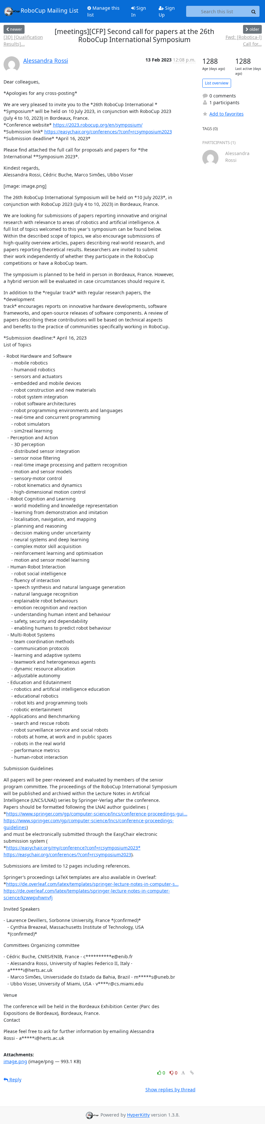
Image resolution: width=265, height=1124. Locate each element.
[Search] (254, 11)
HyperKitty (138, 1115)
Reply (14, 1079)
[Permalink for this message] (192, 1072)
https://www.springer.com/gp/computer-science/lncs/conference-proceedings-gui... (96, 814)
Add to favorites (226, 114)
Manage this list (103, 11)
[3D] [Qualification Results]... (23, 40)
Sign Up (167, 11)
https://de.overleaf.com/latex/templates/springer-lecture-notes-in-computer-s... (92, 884)
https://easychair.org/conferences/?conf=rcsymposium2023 (108, 132)
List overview (216, 83)
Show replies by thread (170, 1089)
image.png (15, 1061)
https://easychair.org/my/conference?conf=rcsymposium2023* (73, 848)
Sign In (138, 11)
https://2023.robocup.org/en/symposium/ (98, 125)
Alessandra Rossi (45, 60)
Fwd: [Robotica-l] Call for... (244, 40)
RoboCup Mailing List (49, 11)
